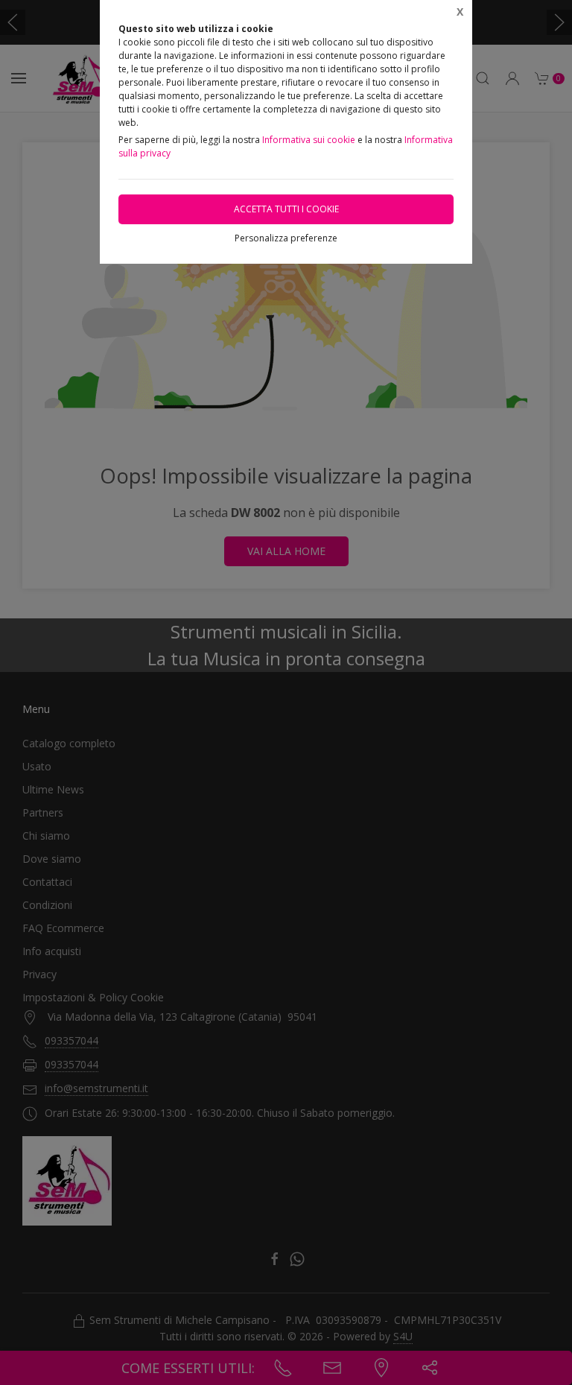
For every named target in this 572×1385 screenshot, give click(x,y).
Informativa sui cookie (308, 139)
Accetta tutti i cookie (286, 209)
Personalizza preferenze (286, 238)
